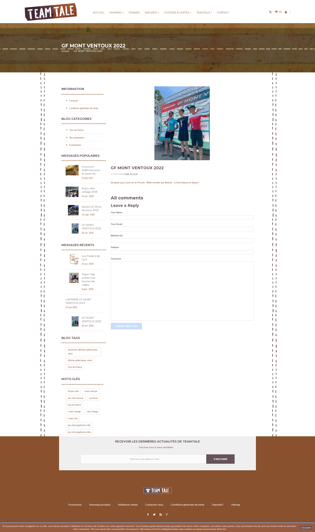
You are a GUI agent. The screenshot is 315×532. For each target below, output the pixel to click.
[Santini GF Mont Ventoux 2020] (72, 210)
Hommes (115, 12)
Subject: (115, 247)
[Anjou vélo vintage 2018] (72, 192)
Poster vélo (73, 391)
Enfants (151, 12)
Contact (223, 12)
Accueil (98, 12)
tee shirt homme (75, 398)
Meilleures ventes (128, 504)
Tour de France (76, 130)
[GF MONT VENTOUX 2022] (72, 228)
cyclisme (93, 398)
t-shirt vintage (74, 411)
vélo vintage (92, 411)
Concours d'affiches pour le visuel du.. (91, 170)
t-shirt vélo (73, 418)
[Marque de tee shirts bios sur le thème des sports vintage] (51, 12)
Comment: (116, 259)
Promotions (75, 504)
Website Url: (117, 235)
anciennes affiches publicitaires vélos (83, 351)
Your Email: (117, 224)
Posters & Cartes (176, 12)
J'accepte (306, 527)
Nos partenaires (76, 137)
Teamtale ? (204, 12)
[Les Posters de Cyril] (72, 259)
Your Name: (117, 212)
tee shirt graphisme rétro (79, 432)
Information (73, 89)
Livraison (73, 100)
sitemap (235, 504)
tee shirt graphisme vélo (79, 425)
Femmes (134, 12)
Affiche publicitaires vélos (80, 360)
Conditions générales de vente (83, 108)
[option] (182, 123)
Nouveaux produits (100, 504)
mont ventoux (90, 391)
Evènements (75, 145)
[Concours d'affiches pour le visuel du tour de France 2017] (72, 170)
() (280, 11)
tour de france (74, 405)
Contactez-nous (154, 504)
